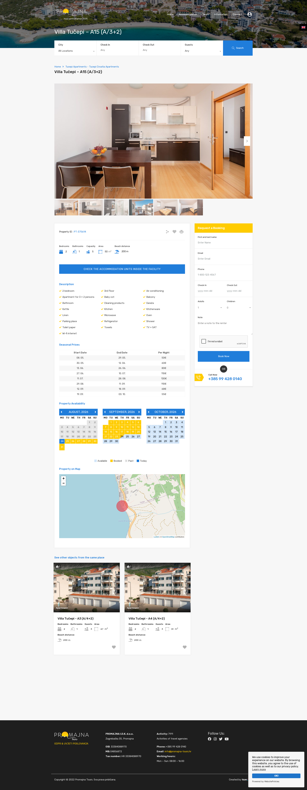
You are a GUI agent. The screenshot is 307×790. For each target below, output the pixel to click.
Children (231, 301)
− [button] (64, 483)
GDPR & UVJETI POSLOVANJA (71, 743)
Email (200, 253)
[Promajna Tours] (71, 23)
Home (170, 14)
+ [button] (64, 478)
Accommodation (188, 14)
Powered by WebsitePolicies (265, 781)
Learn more (259, 769)
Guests (189, 44)
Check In (105, 45)
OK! (276, 775)
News (206, 14)
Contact (237, 14)
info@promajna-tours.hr (178, 751)
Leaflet (156, 536)
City (60, 44)
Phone (201, 269)
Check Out (148, 45)
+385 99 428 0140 (225, 379)
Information (221, 14)
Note (200, 317)
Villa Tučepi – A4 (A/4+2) (147, 618)
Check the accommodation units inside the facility (122, 269)
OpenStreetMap (168, 536)
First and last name (207, 237)
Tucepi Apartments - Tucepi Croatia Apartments (92, 66)
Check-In (202, 285)
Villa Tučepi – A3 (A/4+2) (76, 618)
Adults (201, 301)
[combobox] (75, 51)
